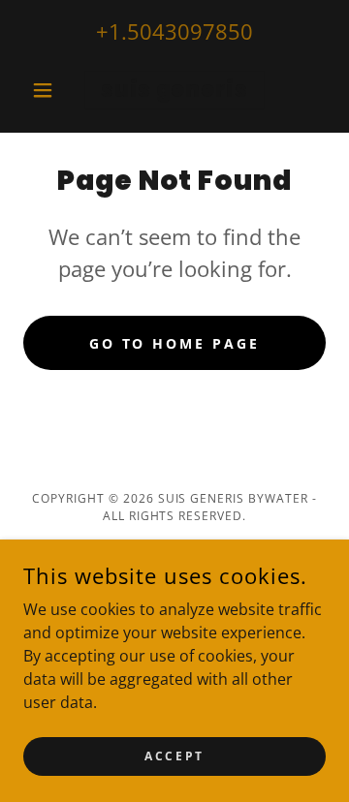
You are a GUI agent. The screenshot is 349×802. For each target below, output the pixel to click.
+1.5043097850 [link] (174, 31)
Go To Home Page (175, 343)
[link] (174, 90)
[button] (46, 90)
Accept (174, 756)
